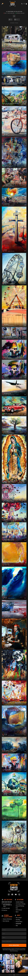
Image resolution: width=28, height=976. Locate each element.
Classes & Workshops (7, 919)
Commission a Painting (20, 904)
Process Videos (19, 921)
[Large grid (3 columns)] (17, 19)
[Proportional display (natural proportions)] (9, 19)
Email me (5, 910)
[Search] (22, 3)
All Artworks (12, 22)
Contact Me (18, 923)
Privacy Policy (11, 949)
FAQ (17, 925)
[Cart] (26, 3)
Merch (17, 911)
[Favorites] (24, 3)
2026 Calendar (19, 909)
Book (17, 907)
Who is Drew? (19, 917)
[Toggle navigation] (2, 3)
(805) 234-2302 (6, 908)
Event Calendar (6, 921)
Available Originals (19, 902)
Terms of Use (5, 949)
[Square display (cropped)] (11, 19)
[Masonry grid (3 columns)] (15, 19)
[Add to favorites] (25, 49)
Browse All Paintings (20, 906)
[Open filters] (14, 16)
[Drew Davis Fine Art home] (13, 3)
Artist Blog (18, 919)
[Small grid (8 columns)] (19, 19)
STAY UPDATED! (14, 945)
